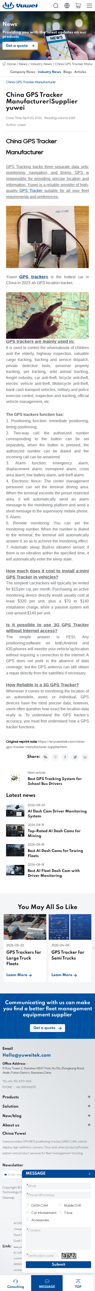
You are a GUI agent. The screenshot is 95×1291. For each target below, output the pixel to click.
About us (10, 1125)
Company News (22, 72)
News (23, 63)
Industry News (41, 63)
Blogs (67, 72)
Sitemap (8, 1197)
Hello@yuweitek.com (26, 1055)
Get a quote (17, 46)
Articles (80, 72)
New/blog (11, 1116)
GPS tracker (32, 276)
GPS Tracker (31, 191)
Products (10, 1097)
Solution (10, 1107)
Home (11, 63)
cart (78, 5)
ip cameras (21, 1252)
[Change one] (69, 1256)
